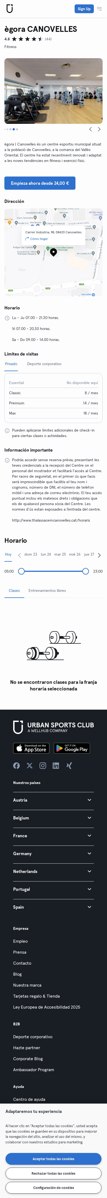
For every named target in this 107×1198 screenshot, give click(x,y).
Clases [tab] (14, 590)
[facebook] (16, 765)
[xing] (69, 765)
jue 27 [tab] (89, 554)
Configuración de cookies (53, 1187)
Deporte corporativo (32, 1036)
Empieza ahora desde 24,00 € (40, 183)
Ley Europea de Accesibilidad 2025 (46, 1007)
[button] (53, 800)
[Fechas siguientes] (99, 555)
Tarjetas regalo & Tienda (36, 996)
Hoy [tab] (8, 554)
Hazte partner (26, 1047)
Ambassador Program (33, 1069)
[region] (53, 1151)
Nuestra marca (27, 985)
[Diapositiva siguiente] (99, 129)
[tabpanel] (53, 648)
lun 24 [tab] (46, 554)
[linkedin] (56, 765)
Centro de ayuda (29, 1099)
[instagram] (43, 765)
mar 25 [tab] (60, 554)
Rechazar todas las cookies (53, 1173)
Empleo (20, 941)
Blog (17, 974)
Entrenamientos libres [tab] (47, 590)
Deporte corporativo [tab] (44, 363)
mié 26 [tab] (75, 554)
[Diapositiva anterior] (90, 129)
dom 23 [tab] (30, 554)
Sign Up (84, 8)
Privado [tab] (11, 363)
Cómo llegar (39, 239)
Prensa (19, 952)
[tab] (4, 129)
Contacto (22, 963)
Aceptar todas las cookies (53, 1159)
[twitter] (29, 765)
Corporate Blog (28, 1058)
